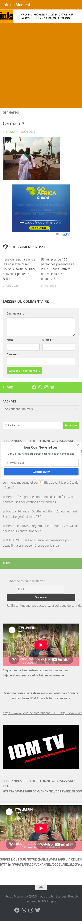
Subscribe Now (41, 471)
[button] (40, 447)
